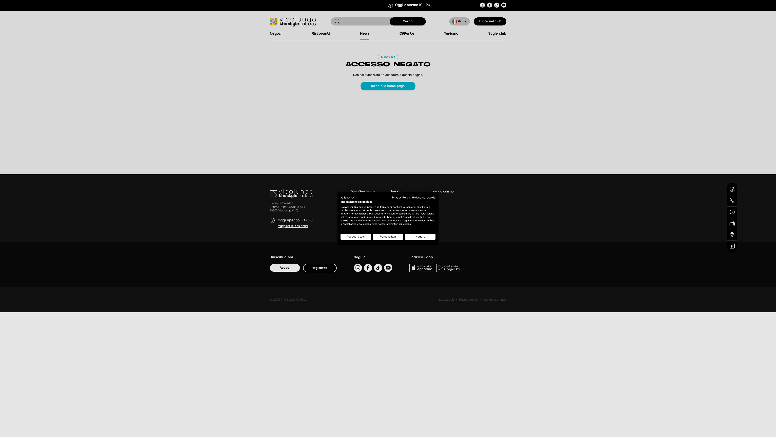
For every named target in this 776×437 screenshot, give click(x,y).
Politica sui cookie (423, 197)
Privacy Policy (401, 197)
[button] (347, 197)
